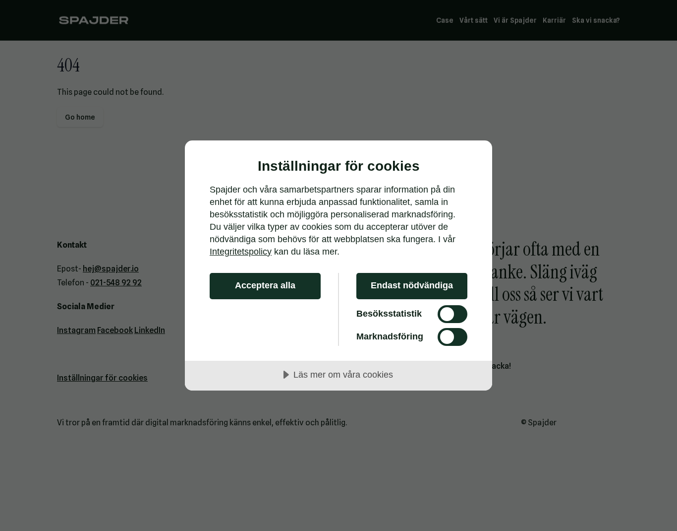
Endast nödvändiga (412, 285)
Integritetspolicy (241, 252)
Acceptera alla (265, 285)
